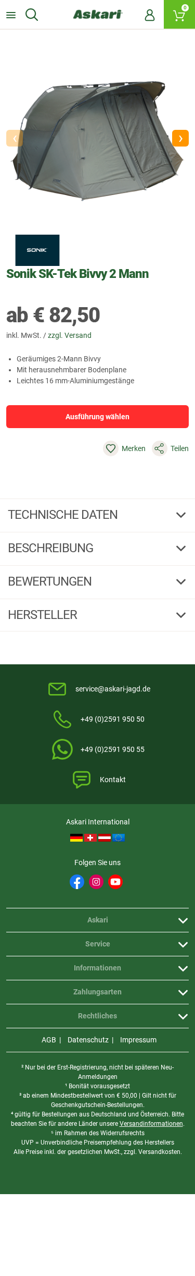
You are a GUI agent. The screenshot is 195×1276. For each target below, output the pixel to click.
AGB (49, 1040)
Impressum (138, 1040)
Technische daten (64, 514)
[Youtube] (115, 881)
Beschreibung (52, 548)
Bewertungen (51, 581)
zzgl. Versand (70, 335)
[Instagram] (96, 881)
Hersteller (44, 614)
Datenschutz (88, 1040)
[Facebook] (77, 881)
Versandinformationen (151, 1123)
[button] (180, 138)
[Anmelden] (150, 14)
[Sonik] (37, 250)
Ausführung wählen (97, 416)
